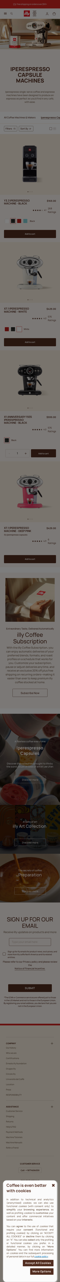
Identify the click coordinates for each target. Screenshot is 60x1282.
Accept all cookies (38, 1263)
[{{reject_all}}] (53, 1185)
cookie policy (41, 1256)
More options (41, 1271)
